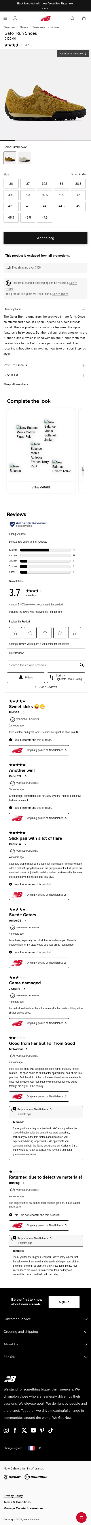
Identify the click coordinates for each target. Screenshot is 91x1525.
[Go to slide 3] (48, 9)
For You (9, 1357)
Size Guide (78, 174)
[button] (15, 18)
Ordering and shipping (21, 1331)
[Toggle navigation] (5, 18)
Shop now (67, 3)
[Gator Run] (45, 94)
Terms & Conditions (17, 1502)
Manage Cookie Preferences (24, 1508)
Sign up (64, 1302)
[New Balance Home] (45, 18)
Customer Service (17, 1319)
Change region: (13, 1448)
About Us (11, 1344)
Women (9, 27)
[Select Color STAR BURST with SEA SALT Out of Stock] (24, 159)
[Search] (72, 18)
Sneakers (39, 27)
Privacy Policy (13, 1496)
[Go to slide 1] (43, 9)
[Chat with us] (81, 1517)
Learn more (60, 294)
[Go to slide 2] (45, 9)
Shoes (23, 27)
